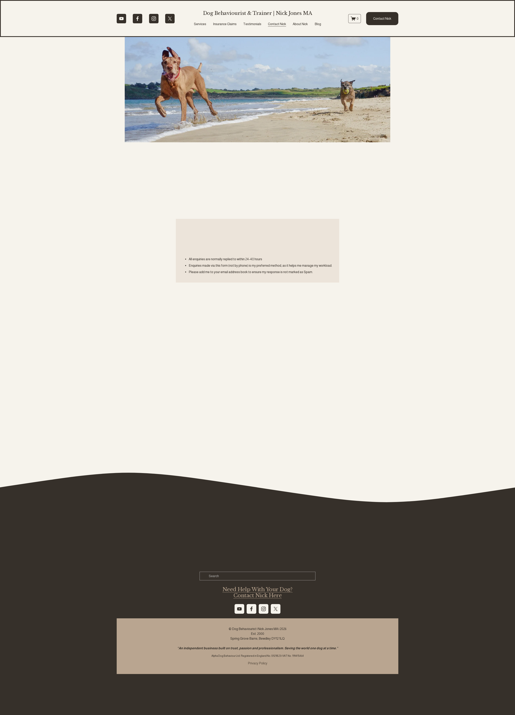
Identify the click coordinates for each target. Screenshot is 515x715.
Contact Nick (277, 24)
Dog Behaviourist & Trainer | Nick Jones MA (257, 13)
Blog (318, 24)
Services (200, 24)
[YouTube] (121, 18)
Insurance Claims (225, 24)
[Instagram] (154, 18)
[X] (170, 18)
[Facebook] (137, 18)
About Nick (300, 24)
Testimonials (252, 24)
